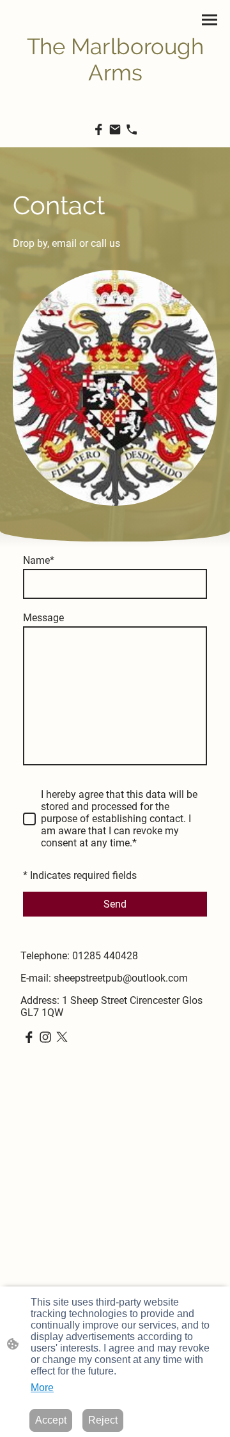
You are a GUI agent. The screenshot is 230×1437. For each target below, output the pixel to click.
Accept (50, 1420)
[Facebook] (98, 129)
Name (38, 560)
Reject (103, 1420)
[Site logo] (115, 94)
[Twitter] (62, 1037)
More (42, 1387)
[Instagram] (45, 1037)
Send (114, 904)
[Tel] (131, 129)
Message (43, 618)
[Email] (115, 129)
